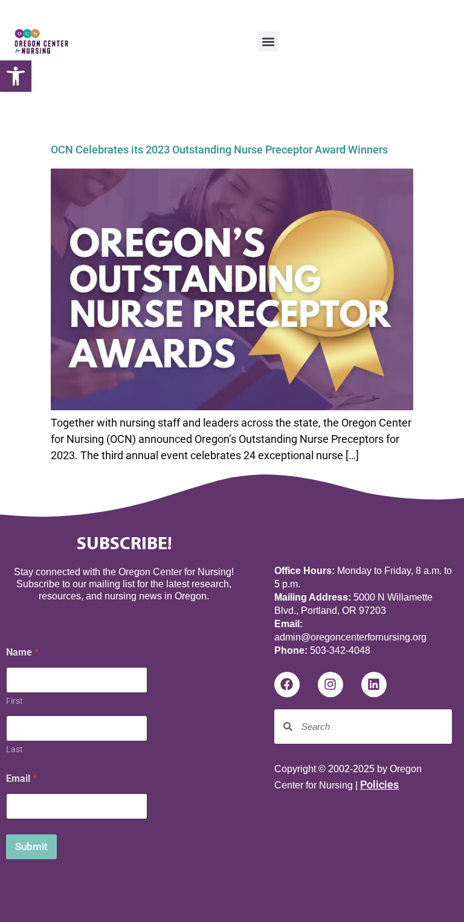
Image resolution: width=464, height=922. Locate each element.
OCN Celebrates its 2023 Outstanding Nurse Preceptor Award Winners (219, 149)
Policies (379, 784)
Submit (31, 846)
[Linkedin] (374, 684)
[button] (15, 76)
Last (14, 749)
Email (21, 778)
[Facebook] (287, 684)
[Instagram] (330, 684)
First (14, 701)
